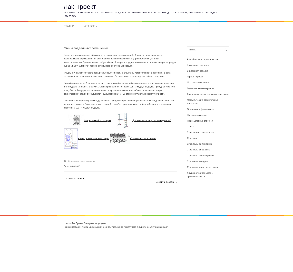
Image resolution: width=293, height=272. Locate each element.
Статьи (69, 26)
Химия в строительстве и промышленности (200, 174)
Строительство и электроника (202, 167)
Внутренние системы (198, 65)
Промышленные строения (200, 120)
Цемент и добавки (166, 181)
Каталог (89, 26)
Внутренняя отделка (197, 70)
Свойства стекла (74, 178)
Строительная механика (199, 143)
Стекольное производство (200, 132)
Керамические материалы (200, 88)
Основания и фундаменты (200, 109)
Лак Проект (80, 6)
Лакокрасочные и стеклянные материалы (208, 94)
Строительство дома (197, 161)
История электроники (198, 82)
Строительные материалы (81, 160)
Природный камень (197, 114)
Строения (192, 138)
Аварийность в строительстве (202, 59)
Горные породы (195, 76)
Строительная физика (198, 149)
